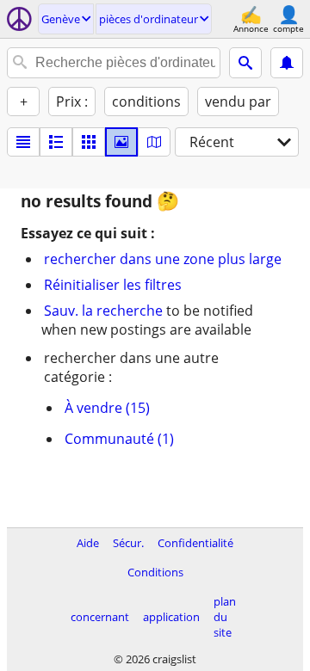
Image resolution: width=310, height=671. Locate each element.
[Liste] (23, 142)
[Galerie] (121, 142)
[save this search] (286, 62)
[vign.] (56, 142)
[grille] (88, 142)
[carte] (154, 142)
